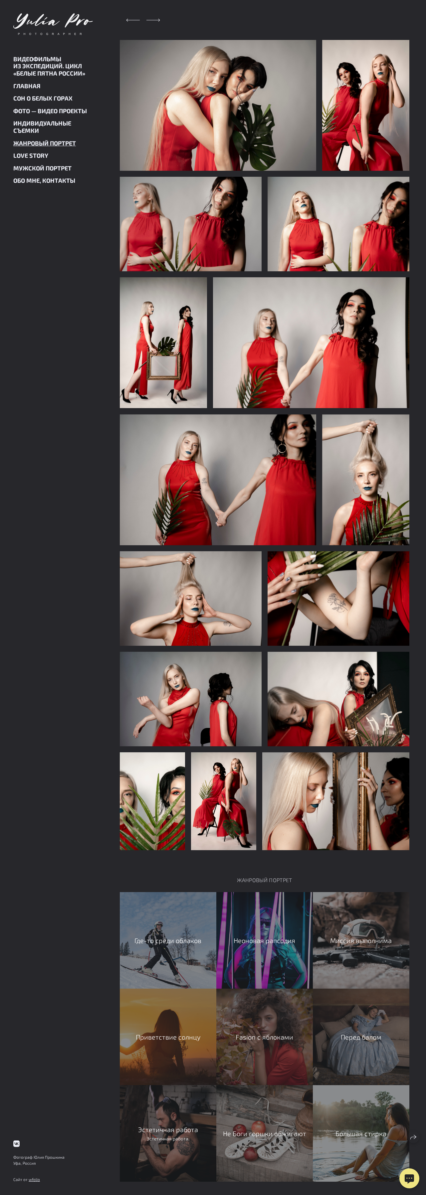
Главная (27, 86)
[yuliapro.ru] (53, 24)
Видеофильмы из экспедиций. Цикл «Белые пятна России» (49, 66)
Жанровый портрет (44, 143)
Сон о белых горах (43, 98)
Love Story (30, 155)
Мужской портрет (42, 168)
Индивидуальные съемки (42, 127)
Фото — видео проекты (50, 111)
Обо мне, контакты (44, 180)
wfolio (34, 1179)
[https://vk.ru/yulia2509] (16, 1143)
